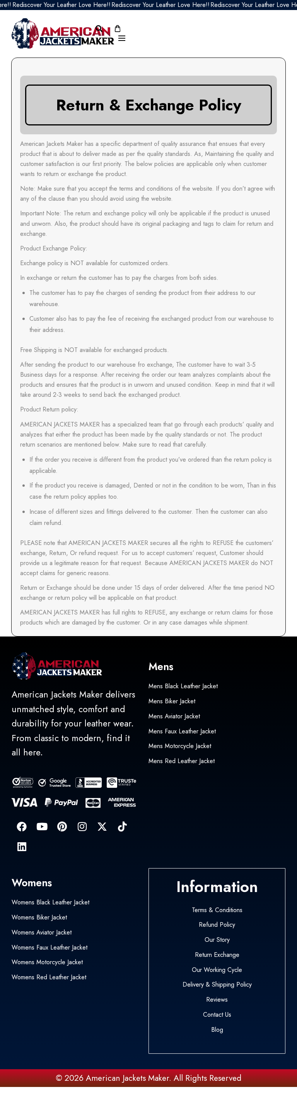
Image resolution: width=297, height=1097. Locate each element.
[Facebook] (22, 826)
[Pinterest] (62, 826)
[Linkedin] (22, 846)
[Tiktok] (122, 826)
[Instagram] (82, 826)
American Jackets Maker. (127, 1078)
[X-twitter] (102, 826)
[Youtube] (42, 826)
